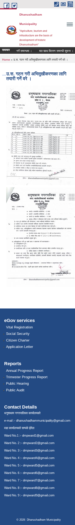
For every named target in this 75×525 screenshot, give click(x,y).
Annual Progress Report (24, 371)
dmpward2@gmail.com (39, 443)
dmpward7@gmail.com (39, 480)
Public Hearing (17, 383)
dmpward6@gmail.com (39, 473)
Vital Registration (19, 327)
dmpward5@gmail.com (39, 465)
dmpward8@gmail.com (39, 488)
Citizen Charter (18, 340)
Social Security (18, 334)
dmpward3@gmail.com (39, 450)
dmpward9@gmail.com (39, 495)
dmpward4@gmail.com (39, 458)
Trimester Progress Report (27, 377)
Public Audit (15, 390)
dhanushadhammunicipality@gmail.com (43, 420)
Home (6, 59)
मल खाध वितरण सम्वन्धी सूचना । (54, 51)
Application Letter (19, 347)
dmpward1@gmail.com (38, 435)
